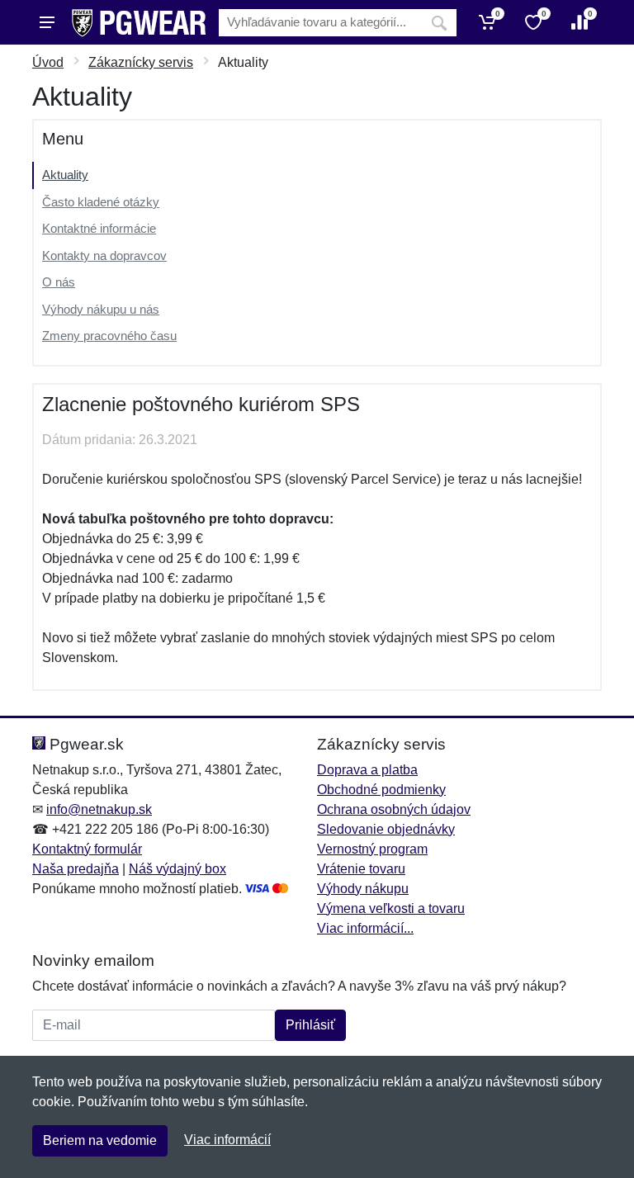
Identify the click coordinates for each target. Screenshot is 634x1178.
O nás (58, 282)
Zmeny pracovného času (109, 336)
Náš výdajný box (177, 869)
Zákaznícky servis (140, 62)
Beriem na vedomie (100, 1140)
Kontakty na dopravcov (104, 255)
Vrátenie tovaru (361, 869)
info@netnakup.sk (99, 809)
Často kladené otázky (100, 202)
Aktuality (65, 175)
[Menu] (47, 22)
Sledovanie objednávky (386, 829)
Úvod (48, 62)
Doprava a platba (367, 770)
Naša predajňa (75, 869)
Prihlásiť (310, 1025)
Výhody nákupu (363, 889)
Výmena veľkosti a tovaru (391, 908)
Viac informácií (227, 1140)
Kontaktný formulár (87, 849)
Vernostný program (372, 849)
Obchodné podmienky (381, 790)
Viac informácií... (365, 928)
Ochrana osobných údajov (394, 809)
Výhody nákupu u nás (100, 309)
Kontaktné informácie (99, 228)
